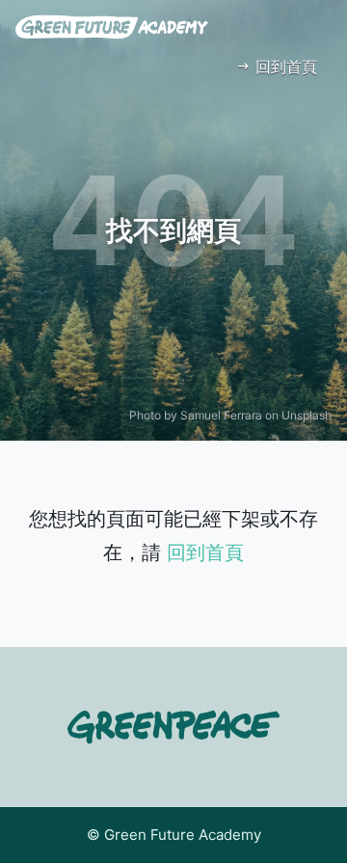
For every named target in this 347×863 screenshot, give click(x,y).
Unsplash (306, 415)
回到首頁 (284, 66)
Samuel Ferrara (221, 415)
